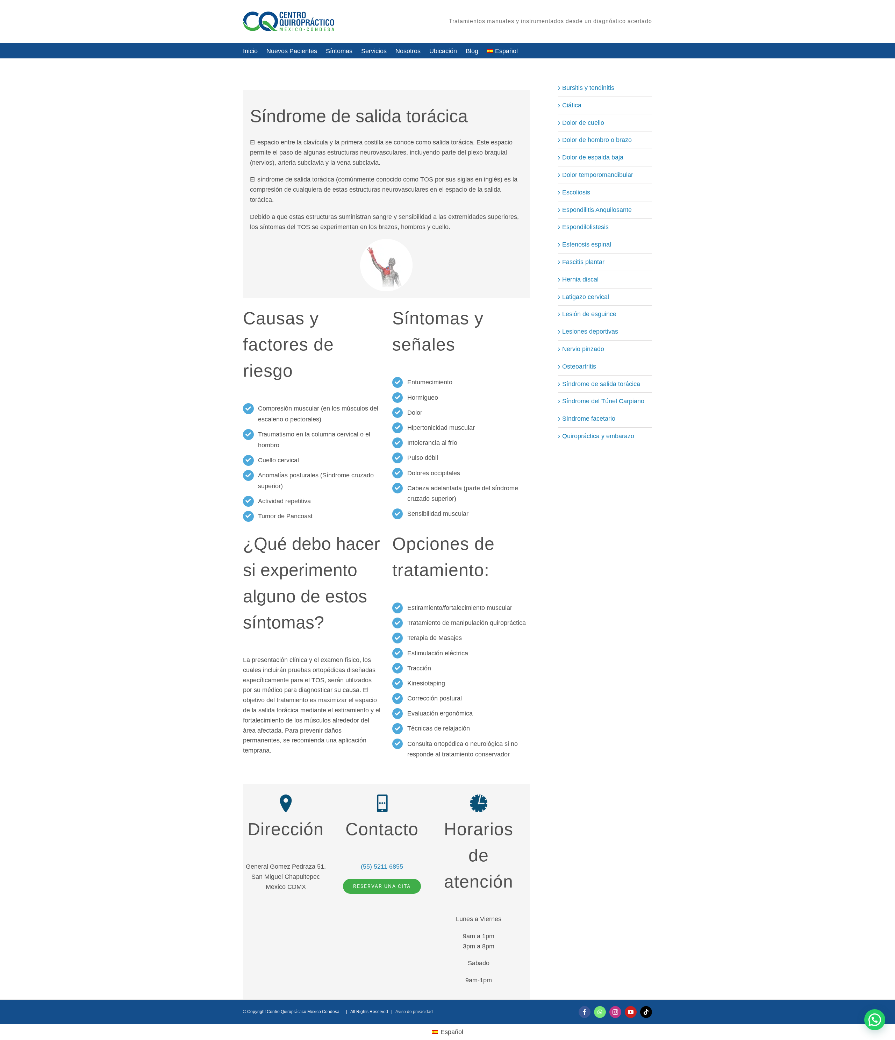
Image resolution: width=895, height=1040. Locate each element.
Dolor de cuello (583, 122)
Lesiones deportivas (590, 331)
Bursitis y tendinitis (588, 87)
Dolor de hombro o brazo (597, 139)
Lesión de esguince (589, 314)
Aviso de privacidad (414, 1011)
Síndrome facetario (588, 418)
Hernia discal (580, 279)
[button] (874, 1019)
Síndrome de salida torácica (601, 383)
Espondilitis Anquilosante (597, 209)
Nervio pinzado (583, 349)
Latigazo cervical (585, 296)
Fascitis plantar (583, 261)
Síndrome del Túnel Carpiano (603, 401)
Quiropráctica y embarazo (598, 436)
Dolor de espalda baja (592, 157)
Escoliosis (576, 192)
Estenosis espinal (586, 244)
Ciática (571, 105)
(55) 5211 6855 (382, 866)
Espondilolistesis (585, 226)
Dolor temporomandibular (597, 174)
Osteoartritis (579, 366)
